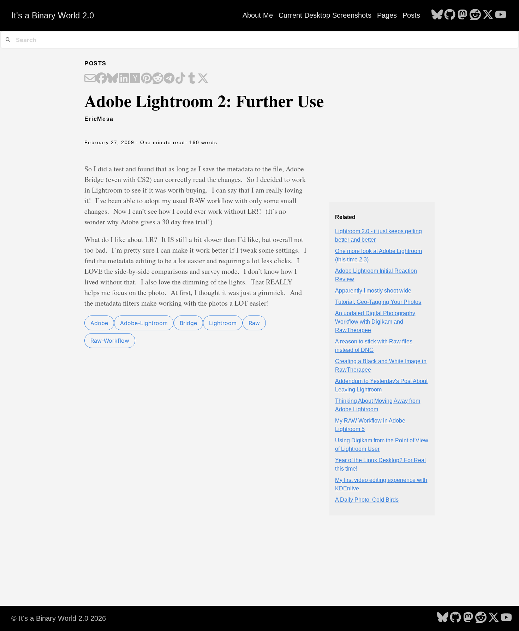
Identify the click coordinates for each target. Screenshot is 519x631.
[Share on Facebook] (101, 78)
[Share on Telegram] (169, 78)
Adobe (99, 322)
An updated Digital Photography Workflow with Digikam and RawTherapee (375, 321)
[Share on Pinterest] (146, 78)
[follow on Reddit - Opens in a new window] (475, 15)
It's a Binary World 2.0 (52, 15)
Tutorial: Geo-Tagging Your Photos (378, 302)
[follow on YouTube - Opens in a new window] (500, 15)
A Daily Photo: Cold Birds (367, 500)
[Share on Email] (90, 78)
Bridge (188, 322)
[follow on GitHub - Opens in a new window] (449, 15)
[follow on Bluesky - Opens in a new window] (437, 15)
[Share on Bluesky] (112, 78)
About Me (258, 15)
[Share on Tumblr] (191, 78)
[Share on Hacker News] (135, 78)
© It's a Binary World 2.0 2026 (58, 618)
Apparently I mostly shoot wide (373, 291)
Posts (411, 15)
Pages (387, 15)
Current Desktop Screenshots (325, 15)
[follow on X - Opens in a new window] (488, 15)
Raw (254, 322)
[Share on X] (203, 78)
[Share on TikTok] (180, 78)
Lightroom (223, 322)
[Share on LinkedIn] (124, 78)
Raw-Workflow (109, 340)
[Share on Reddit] (157, 78)
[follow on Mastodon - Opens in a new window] (462, 15)
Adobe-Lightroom (144, 322)
